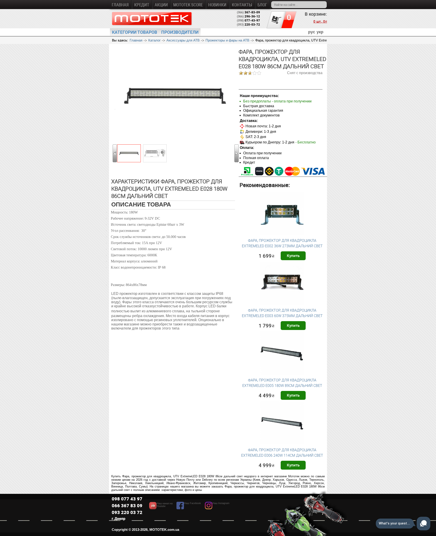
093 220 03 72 (127, 512)
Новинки (217, 4)
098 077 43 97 (127, 499)
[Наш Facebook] (188, 508)
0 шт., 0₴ (320, 21)
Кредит (141, 4)
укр (320, 32)
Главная (120, 4)
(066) (248, 12)
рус (311, 32)
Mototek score (188, 4)
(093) (248, 24)
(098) (248, 20)
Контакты (242, 4)
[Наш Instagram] (217, 508)
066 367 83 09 (127, 505)
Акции (161, 4)
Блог (262, 4)
